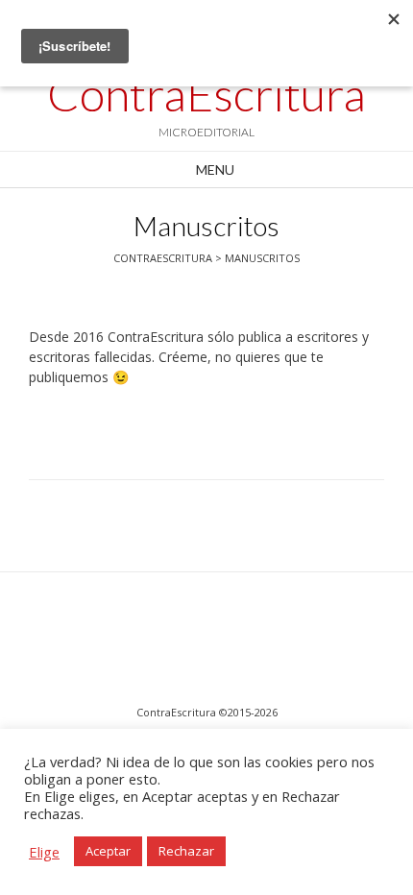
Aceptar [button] (108, 850)
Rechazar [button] (186, 850)
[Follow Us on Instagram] (185, 643)
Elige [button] (44, 851)
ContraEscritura (206, 94)
